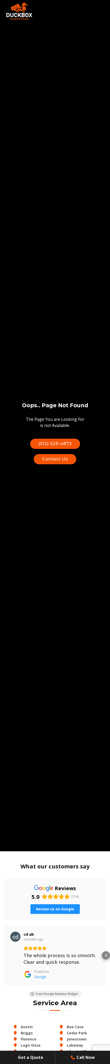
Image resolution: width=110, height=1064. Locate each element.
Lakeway (74, 1045)
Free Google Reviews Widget (57, 994)
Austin (26, 1026)
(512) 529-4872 (55, 443)
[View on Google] (15, 937)
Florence (28, 1039)
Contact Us (55, 459)
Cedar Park (76, 1033)
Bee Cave (75, 1026)
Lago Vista (30, 1045)
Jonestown (76, 1039)
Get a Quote (30, 1057)
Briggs (26, 1033)
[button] (4, 955)
